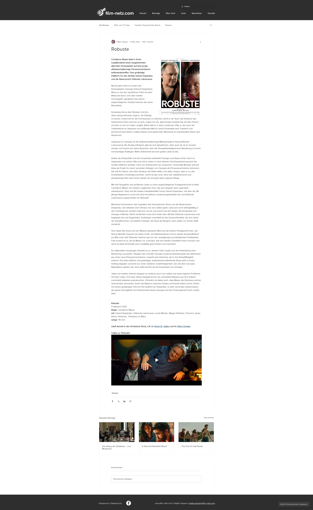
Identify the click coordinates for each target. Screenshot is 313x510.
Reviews (168, 25)
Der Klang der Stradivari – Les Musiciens (116, 447)
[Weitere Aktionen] (200, 41)
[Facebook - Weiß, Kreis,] (128, 503)
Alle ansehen (209, 418)
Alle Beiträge (104, 25)
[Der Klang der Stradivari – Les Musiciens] (116, 432)
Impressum (104, 503)
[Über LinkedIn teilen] (124, 401)
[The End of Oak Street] (196, 432)
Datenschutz (116, 503)
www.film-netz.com (163, 503)
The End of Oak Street (192, 446)
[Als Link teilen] (130, 401)
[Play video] (156, 360)
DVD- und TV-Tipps (122, 25)
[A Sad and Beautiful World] (156, 432)
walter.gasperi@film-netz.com (202, 503)
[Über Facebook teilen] (112, 401)
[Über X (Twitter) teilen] (118, 401)
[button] (211, 25)
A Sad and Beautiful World (154, 446)
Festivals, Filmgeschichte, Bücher (147, 25)
